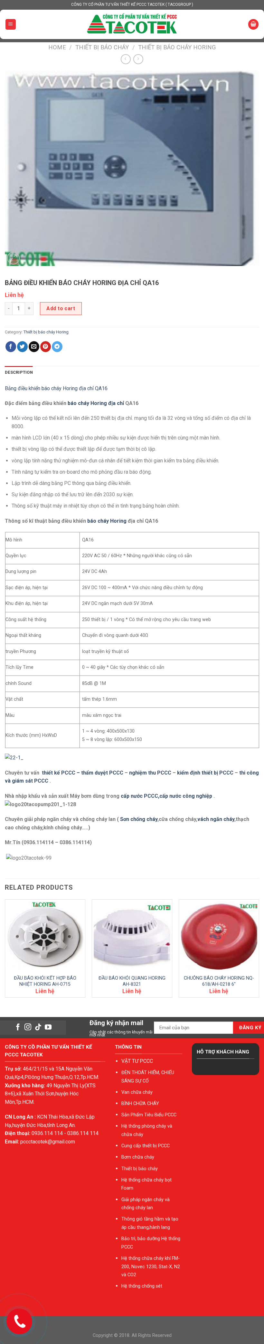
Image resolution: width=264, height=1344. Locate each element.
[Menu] (10, 24)
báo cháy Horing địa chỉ (96, 403)
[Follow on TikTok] (38, 1027)
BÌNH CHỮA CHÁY (140, 1103)
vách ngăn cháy (215, 819)
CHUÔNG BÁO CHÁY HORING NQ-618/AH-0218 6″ (219, 981)
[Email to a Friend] (34, 346)
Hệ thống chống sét (141, 1286)
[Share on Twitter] (22, 346)
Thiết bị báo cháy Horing (177, 47)
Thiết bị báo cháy (102, 47)
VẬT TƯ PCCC (137, 1061)
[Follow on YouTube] (48, 1027)
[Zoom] (13, 258)
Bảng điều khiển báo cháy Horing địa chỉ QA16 (56, 388)
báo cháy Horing (107, 521)
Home (57, 47)
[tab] (19, 372)
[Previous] (5, 951)
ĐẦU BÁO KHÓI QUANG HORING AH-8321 (132, 981)
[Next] (259, 951)
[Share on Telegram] (57, 346)
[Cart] (253, 24)
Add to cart (60, 308)
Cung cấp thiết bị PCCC (145, 1146)
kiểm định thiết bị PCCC (206, 773)
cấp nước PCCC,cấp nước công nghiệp (166, 796)
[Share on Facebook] (10, 346)
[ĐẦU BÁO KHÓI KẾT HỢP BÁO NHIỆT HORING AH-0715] (45, 937)
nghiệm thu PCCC (151, 773)
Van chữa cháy (137, 1092)
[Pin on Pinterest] (45, 346)
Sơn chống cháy (138, 819)
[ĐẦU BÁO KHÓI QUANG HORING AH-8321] (132, 937)
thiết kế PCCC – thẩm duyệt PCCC (83, 773)
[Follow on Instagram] (27, 1027)
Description (19, 372)
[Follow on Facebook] (17, 1027)
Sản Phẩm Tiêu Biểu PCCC (148, 1115)
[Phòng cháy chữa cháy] (132, 24)
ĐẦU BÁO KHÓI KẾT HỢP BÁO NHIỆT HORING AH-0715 (45, 981)
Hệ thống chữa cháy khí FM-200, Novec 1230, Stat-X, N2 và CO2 (150, 1267)
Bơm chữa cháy (137, 1157)
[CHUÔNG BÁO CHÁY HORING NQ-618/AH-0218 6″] (219, 937)
